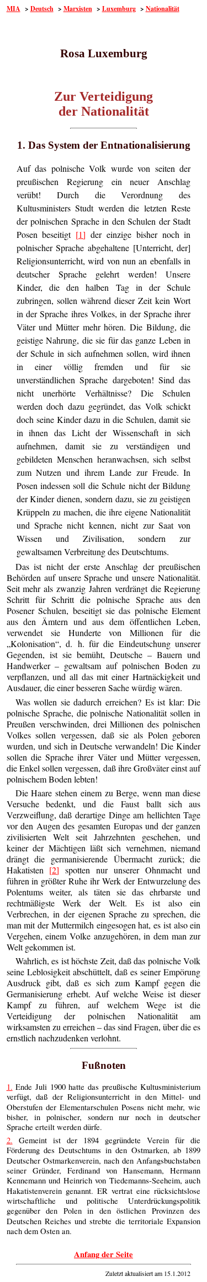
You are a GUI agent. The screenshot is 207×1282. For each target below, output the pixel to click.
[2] (54, 870)
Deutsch (42, 8)
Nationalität (162, 8)
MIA (13, 8)
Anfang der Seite (103, 1254)
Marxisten (77, 8)
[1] (81, 234)
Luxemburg (119, 8)
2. (10, 1140)
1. (10, 1087)
